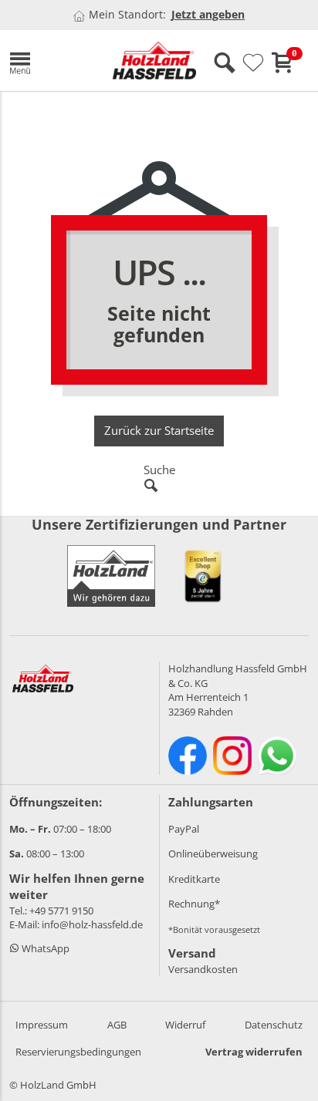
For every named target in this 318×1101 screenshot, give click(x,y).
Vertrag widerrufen (254, 1052)
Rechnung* (194, 904)
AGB (117, 1025)
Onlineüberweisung (213, 853)
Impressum (41, 1025)
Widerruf (185, 1025)
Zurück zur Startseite (159, 430)
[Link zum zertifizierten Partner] (203, 576)
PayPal (183, 829)
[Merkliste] (253, 63)
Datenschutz (274, 1025)
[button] (49, 60)
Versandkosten (203, 969)
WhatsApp (44, 948)
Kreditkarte (194, 879)
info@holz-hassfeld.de (92, 924)
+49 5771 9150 (61, 911)
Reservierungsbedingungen (78, 1052)
